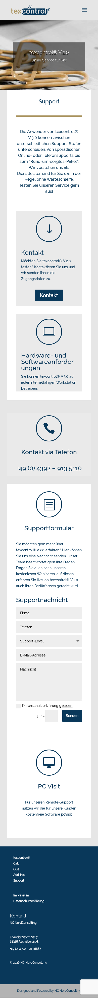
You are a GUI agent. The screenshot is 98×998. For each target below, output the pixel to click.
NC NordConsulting (68, 990)
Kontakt (49, 295)
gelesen (65, 706)
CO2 (16, 869)
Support (18, 880)
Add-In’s (19, 875)
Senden (72, 716)
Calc (16, 863)
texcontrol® (21, 857)
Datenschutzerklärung (47, 706)
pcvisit (66, 814)
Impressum (21, 895)
